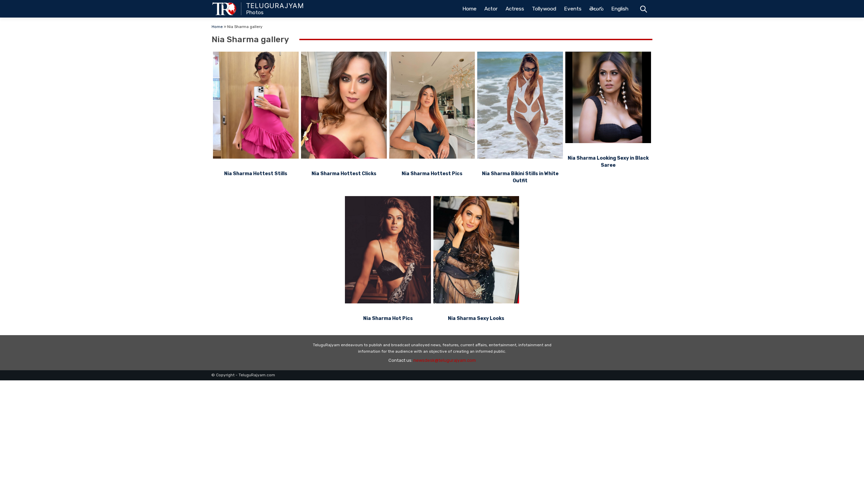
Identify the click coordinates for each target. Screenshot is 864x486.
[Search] (643, 9)
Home (469, 9)
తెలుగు (596, 9)
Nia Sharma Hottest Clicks (344, 174)
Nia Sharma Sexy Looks (476, 318)
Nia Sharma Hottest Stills (255, 174)
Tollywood (544, 9)
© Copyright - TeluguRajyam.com (243, 375)
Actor (490, 9)
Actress (515, 9)
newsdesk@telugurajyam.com (444, 360)
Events (573, 9)
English (619, 9)
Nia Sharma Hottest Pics (432, 174)
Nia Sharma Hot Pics (388, 318)
